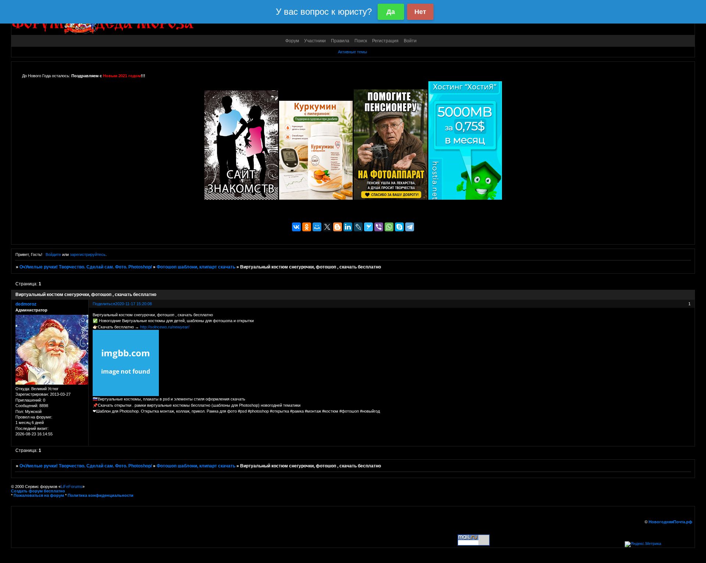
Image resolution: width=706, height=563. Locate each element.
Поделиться (104, 304)
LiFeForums (71, 486)
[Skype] (399, 226)
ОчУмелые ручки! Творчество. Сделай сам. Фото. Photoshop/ (85, 267)
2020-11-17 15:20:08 (133, 304)
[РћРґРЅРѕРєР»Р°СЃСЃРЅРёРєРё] (306, 226)
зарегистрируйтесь (88, 254)
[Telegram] (409, 226)
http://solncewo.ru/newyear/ (164, 327)
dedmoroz (25, 304)
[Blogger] (337, 226)
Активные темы (352, 52)
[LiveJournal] (358, 226)
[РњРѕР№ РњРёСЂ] (317, 226)
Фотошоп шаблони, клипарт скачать (196, 267)
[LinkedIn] (347, 226)
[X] (327, 226)
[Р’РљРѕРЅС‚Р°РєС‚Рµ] (296, 226)
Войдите (53, 254)
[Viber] (378, 226)
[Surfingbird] (368, 226)
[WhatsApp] (389, 226)
